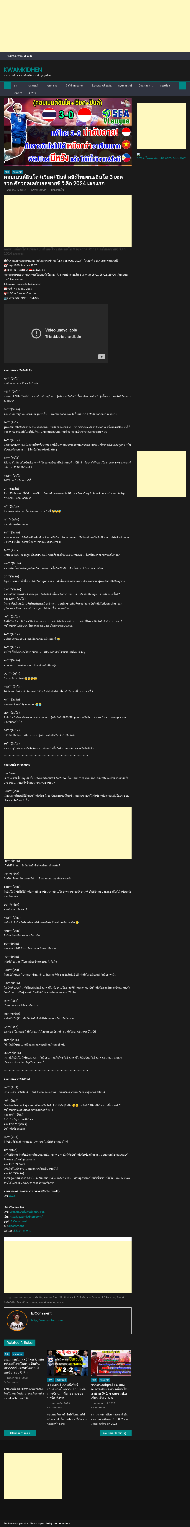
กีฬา (7, 171)
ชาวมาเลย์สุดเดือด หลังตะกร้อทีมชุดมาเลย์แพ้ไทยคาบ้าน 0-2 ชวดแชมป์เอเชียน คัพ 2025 (110, 1391)
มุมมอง (33, 1302)
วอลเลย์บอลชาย (46, 1302)
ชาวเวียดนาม (94, 1297)
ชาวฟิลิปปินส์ (62, 1297)
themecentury (61, 1523)
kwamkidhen (23, 70)
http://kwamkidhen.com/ (26, 1217)
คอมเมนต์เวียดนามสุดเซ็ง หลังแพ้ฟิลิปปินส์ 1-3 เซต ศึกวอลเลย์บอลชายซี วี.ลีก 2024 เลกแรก (117, 1433)
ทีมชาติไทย (22, 1302)
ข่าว (16, 85)
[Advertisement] (95, 26)
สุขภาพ (18, 92)
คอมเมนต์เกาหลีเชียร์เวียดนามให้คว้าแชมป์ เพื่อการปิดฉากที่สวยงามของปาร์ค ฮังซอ (66, 1391)
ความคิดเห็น (35, 1297)
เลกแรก (60, 1302)
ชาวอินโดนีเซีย (78, 1297)
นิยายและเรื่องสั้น (102, 85)
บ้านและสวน (146, 85)
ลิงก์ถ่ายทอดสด (74, 85)
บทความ (52, 85)
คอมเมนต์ (32, 85)
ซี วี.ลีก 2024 (108, 1297)
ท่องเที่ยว (165, 85)
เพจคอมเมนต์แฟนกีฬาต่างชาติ (27, 1212)
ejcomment (16, 1226)
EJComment (38, 190)
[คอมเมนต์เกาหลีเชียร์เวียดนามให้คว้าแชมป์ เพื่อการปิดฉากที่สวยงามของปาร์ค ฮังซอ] (67, 1363)
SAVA (12, 1196)
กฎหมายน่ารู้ (125, 85)
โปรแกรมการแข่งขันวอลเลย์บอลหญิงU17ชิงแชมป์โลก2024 (23, 1433)
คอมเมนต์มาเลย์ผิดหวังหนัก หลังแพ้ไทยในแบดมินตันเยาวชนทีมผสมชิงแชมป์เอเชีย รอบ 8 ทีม (24, 1366)
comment (22, 1297)
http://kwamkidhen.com (47, 1320)
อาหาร (32, 92)
